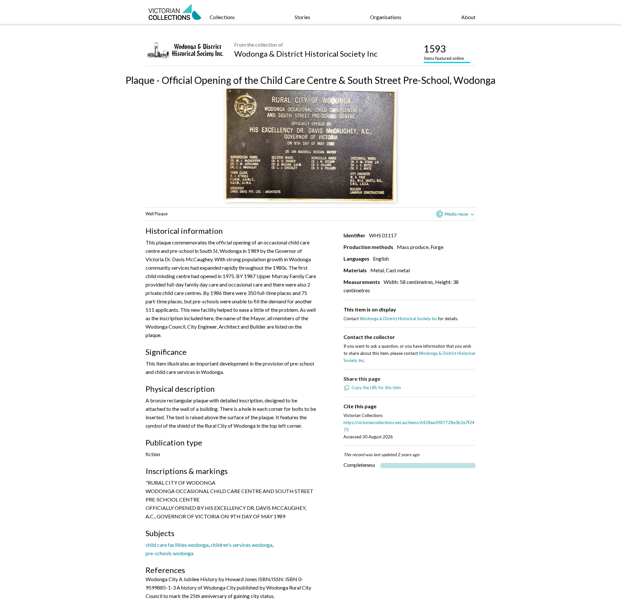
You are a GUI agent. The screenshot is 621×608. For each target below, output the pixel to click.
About (468, 17)
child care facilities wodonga (177, 545)
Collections (222, 17)
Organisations (385, 17)
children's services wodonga (241, 545)
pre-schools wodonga (169, 553)
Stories (302, 17)
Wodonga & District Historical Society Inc (305, 53)
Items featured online (444, 52)
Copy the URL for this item (376, 387)
